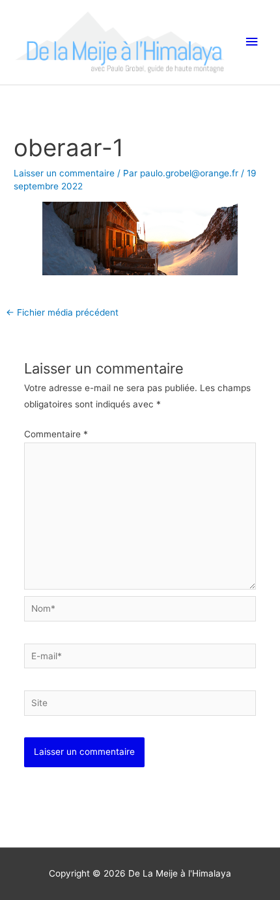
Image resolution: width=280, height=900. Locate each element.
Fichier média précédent (62, 312)
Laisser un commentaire (64, 173)
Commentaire (56, 434)
